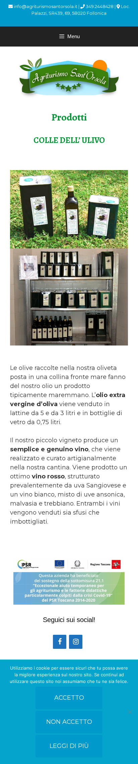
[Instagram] (75, 642)
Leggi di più (69, 746)
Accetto (69, 697)
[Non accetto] (129, 711)
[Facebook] (59, 642)
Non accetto (69, 721)
